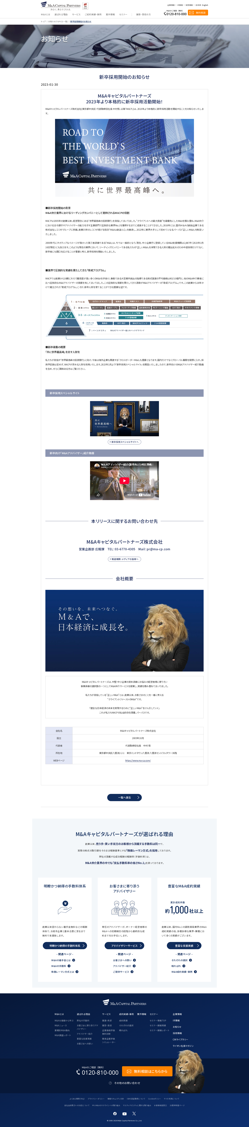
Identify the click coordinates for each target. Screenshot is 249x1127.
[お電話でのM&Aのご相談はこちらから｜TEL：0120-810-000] (98, 1071)
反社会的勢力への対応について (76, 1105)
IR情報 (180, 5)
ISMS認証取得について (136, 1098)
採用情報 (189, 5)
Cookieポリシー (154, 1098)
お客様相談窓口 (160, 1105)
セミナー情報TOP (158, 1020)
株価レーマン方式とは (62, 971)
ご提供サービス (121, 971)
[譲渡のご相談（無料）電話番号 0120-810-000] (175, 12)
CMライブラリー (180, 1039)
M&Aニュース (61, 1025)
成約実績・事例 (126, 1014)
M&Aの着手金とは (61, 960)
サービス (76, 14)
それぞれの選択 (179, 960)
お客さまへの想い (122, 960)
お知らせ (177, 1026)
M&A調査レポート (63, 1035)
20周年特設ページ (177, 1105)
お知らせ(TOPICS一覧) (58, 21)
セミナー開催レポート (159, 1030)
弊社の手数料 (83, 1020)
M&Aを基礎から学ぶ (64, 1020)
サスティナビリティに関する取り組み (137, 1105)
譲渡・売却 (107, 1020)
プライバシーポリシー (96, 1098)
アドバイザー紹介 (122, 965)
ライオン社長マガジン (183, 1045)
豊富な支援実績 (84, 1038)
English (205, 5)
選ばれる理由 (61, 14)
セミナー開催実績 (158, 1025)
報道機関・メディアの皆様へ (125, 559)
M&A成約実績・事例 (182, 971)
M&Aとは (45, 14)
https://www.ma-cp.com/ (138, 760)
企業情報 (171, 5)
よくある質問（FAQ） (77, 1098)
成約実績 (123, 1020)
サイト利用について (171, 1098)
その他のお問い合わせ (127, 1083)
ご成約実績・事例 (93, 14)
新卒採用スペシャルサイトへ (125, 441)
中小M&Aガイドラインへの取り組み (106, 1105)
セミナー (123, 14)
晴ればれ (176, 965)
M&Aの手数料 (58, 965)
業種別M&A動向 (62, 1030)
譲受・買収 (107, 1025)
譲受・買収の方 (143, 14)
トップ (43, 21)
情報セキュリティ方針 (115, 1098)
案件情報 (110, 14)
